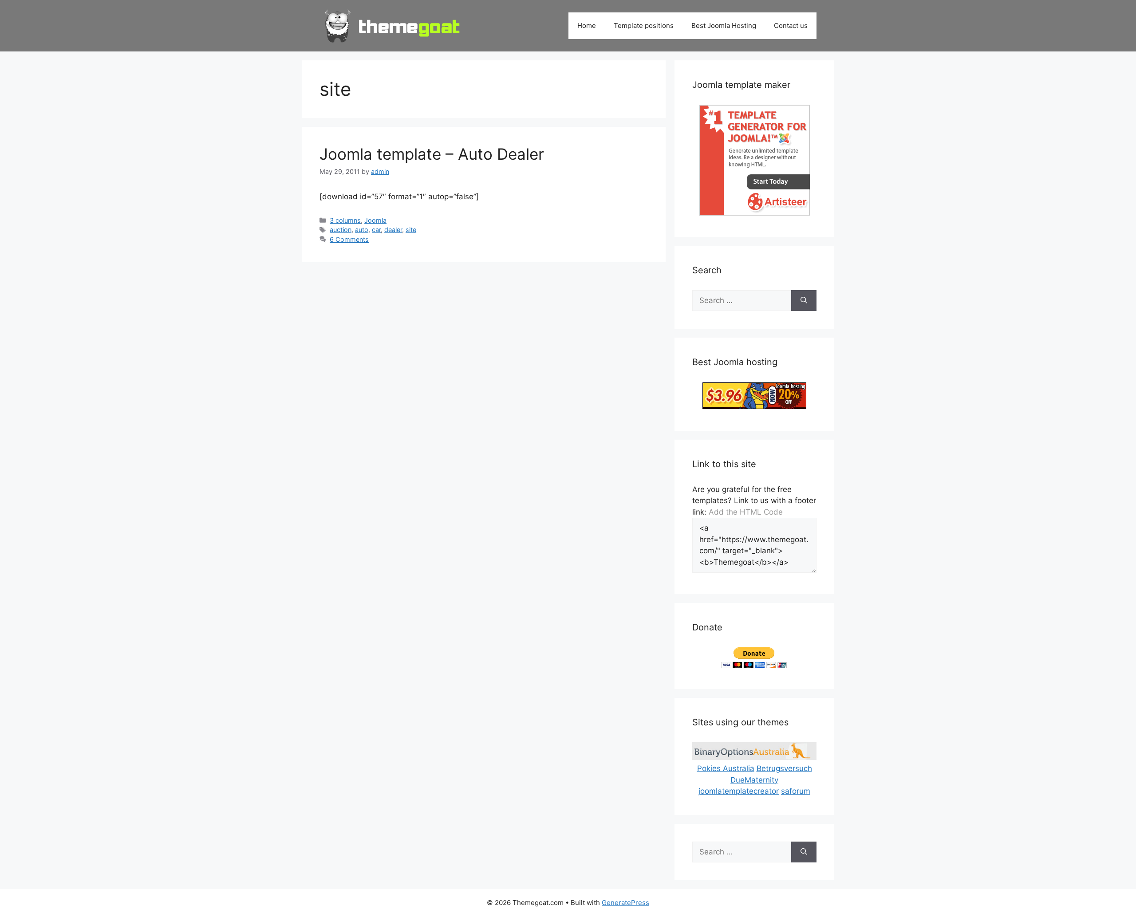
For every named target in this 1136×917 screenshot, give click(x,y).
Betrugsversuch (784, 768)
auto (361, 229)
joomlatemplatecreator (738, 791)
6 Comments (349, 239)
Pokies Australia (725, 768)
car (376, 229)
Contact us (791, 25)
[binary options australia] (754, 757)
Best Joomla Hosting (723, 25)
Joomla (375, 220)
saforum (795, 791)
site (411, 229)
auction (340, 229)
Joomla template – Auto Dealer (432, 154)
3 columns (345, 220)
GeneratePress (625, 902)
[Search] (803, 300)
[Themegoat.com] (393, 25)
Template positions (644, 25)
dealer (393, 229)
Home (586, 25)
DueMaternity (754, 779)
